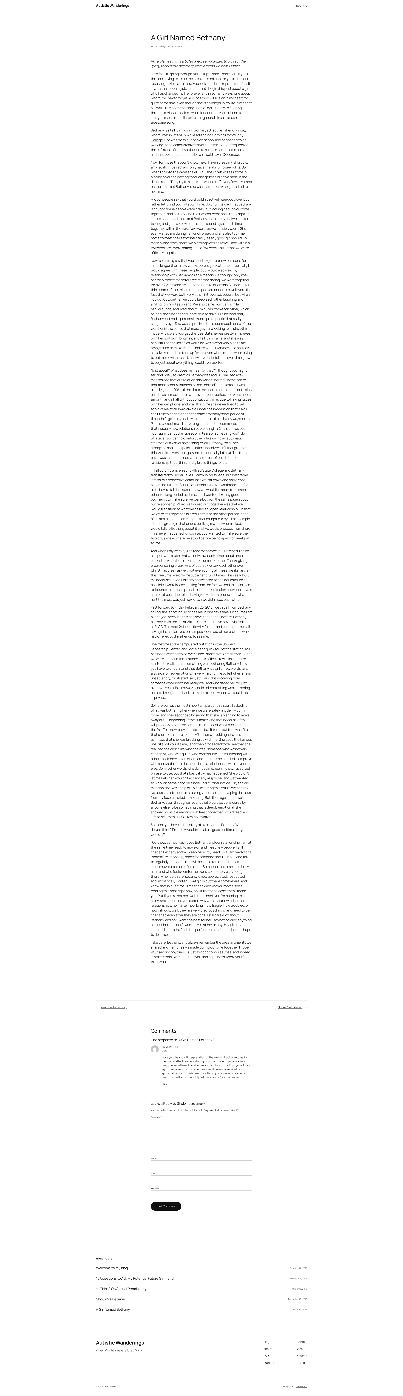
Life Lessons (176, 46)
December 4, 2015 (170, 1046)
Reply (164, 1083)
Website (155, 1188)
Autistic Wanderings (112, 5)
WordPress (301, 1386)
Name (154, 1158)
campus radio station (196, 644)
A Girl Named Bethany (113, 1309)
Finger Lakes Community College (198, 475)
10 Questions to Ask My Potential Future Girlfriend (135, 1278)
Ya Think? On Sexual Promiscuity (121, 1289)
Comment (156, 1117)
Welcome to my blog (114, 1007)
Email (154, 1173)
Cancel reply (197, 1103)
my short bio (237, 162)
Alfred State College (208, 470)
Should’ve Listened (290, 1007)
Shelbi (182, 1103)
